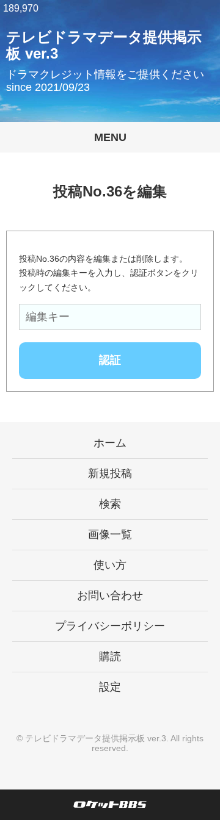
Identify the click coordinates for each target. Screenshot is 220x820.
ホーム (110, 443)
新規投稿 (110, 473)
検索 (110, 504)
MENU (110, 137)
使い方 (110, 565)
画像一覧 (110, 534)
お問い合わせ (110, 595)
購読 (110, 656)
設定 (110, 687)
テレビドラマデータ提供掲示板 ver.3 (95, 738)
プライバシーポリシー (110, 626)
